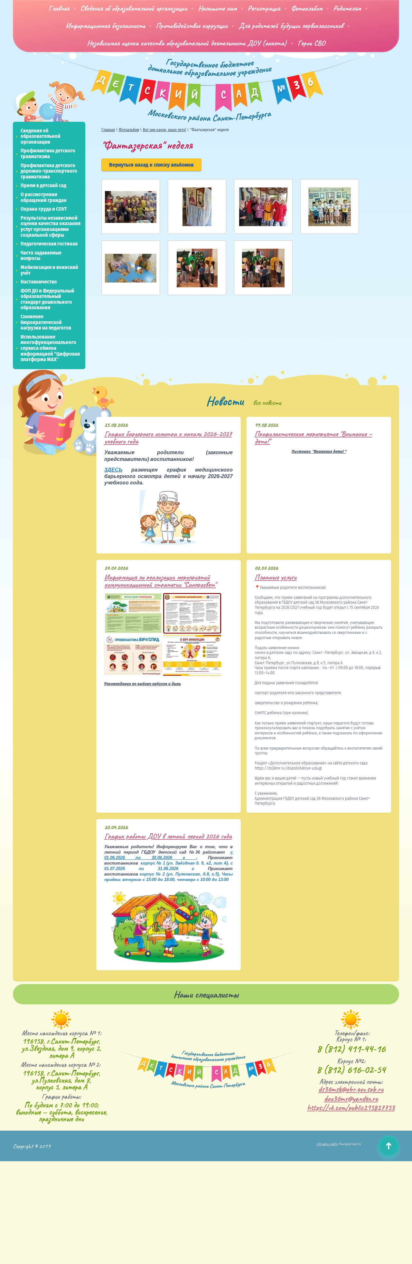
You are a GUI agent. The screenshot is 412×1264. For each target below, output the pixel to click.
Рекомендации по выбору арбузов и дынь (142, 684)
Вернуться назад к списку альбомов (151, 165)
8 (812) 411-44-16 (351, 1048)
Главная (108, 130)
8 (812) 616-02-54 (350, 1069)
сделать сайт (326, 1143)
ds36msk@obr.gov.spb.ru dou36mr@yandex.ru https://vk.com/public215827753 (351, 1098)
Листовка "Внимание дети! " (319, 452)
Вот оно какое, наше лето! (164, 130)
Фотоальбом (129, 130)
